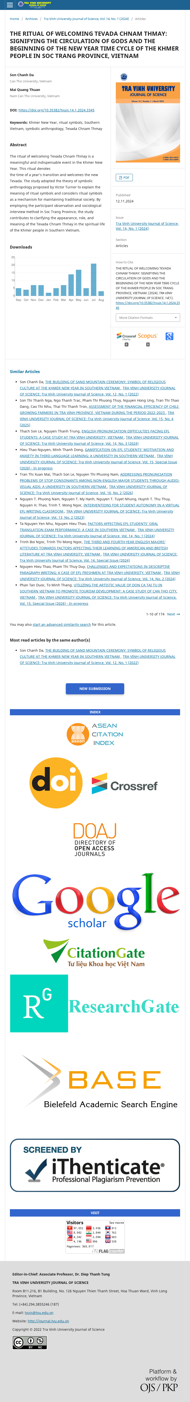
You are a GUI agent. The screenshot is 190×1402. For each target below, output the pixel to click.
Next (171, 614)
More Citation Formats (136, 317)
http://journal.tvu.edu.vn (48, 1321)
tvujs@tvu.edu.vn (39, 1312)
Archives (31, 19)
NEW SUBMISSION (95, 688)
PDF (126, 177)
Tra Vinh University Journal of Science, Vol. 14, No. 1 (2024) (86, 19)
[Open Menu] (10, 5)
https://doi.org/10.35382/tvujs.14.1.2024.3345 (57, 110)
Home (14, 19)
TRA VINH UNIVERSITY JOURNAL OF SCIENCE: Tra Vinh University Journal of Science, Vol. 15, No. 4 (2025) (97, 418)
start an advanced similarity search (62, 624)
